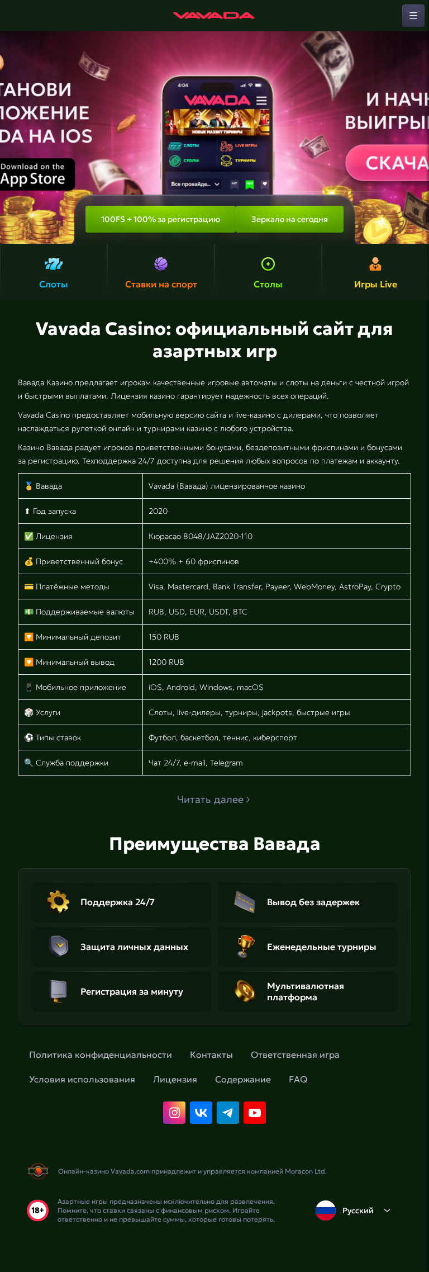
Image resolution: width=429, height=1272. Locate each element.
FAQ (298, 1079)
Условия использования (82, 1079)
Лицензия (175, 1079)
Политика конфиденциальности (100, 1054)
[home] (214, 15)
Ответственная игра (295, 1054)
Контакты (211, 1054)
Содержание (243, 1079)
